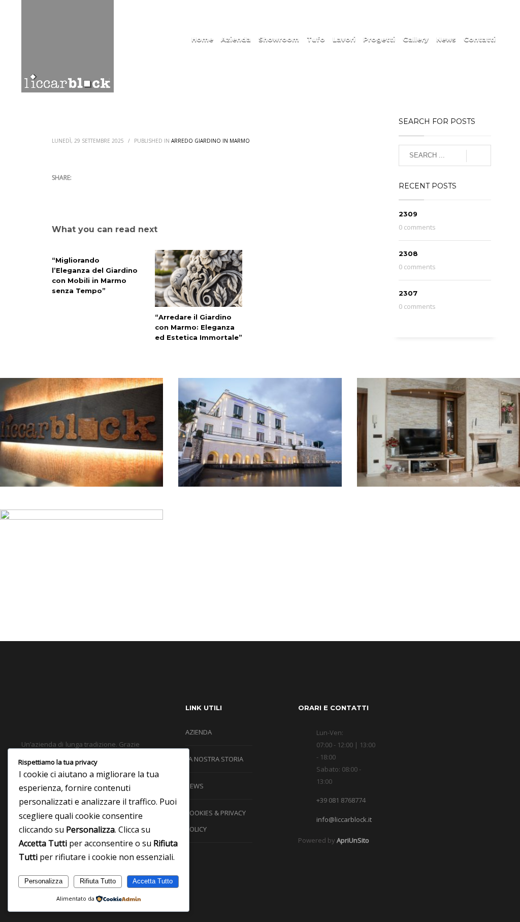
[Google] (460, 13)
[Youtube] (475, 13)
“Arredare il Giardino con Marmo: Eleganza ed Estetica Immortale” (198, 327)
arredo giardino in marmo (210, 140)
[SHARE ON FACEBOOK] (77, 191)
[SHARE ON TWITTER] (59, 191)
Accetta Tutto (153, 881)
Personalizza (43, 881)
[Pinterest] (491, 13)
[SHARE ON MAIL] (130, 191)
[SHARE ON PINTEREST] (112, 191)
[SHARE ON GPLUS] (95, 191)
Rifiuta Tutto (98, 881)
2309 (408, 214)
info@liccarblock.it (344, 819)
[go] (478, 156)
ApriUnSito (353, 840)
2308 (408, 253)
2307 (408, 293)
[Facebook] (445, 13)
